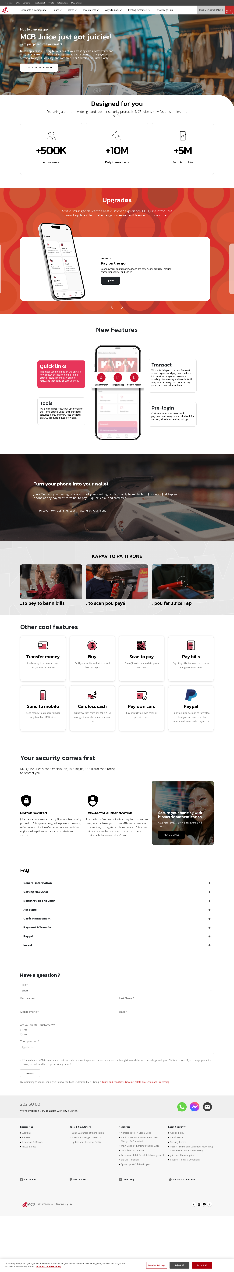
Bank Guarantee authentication (88, 1132)
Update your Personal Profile (86, 1141)
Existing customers (138, 9)
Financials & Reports (32, 1141)
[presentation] (112, 306)
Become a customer (210, 9)
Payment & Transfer (37, 927)
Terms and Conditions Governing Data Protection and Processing (135, 1081)
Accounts (30, 909)
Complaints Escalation (132, 1150)
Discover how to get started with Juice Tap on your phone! (72, 510)
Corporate (27, 3)
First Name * (28, 998)
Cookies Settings (156, 1265)
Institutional (40, 3)
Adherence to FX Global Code (136, 1132)
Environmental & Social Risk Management (142, 1155)
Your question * (29, 1041)
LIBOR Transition (130, 1159)
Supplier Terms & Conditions (185, 1159)
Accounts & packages (32, 9)
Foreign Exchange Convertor (86, 1137)
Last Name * (126, 998)
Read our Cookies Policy (48, 1266)
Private (51, 3)
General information (37, 883)
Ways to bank (112, 9)
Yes (25, 1029)
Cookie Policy (177, 1132)
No (25, 1034)
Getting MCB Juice (36, 892)
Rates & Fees (62, 3)
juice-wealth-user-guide (182, 1155)
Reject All (179, 1265)
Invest (27, 945)
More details (171, 834)
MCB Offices (76, 3)
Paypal (28, 936)
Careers (26, 1137)
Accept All (202, 1265)
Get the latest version (39, 67)
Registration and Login (39, 901)
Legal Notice (176, 1137)
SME (18, 3)
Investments (90, 9)
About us (27, 1132)
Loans (56, 9)
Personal (9, 3)
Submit (30, 1073)
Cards (71, 9)
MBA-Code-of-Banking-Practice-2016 (140, 1145)
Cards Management (36, 918)
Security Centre (178, 1141)
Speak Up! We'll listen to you (135, 1164)
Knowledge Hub (165, 9)
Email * (123, 1011)
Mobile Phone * (29, 1011)
